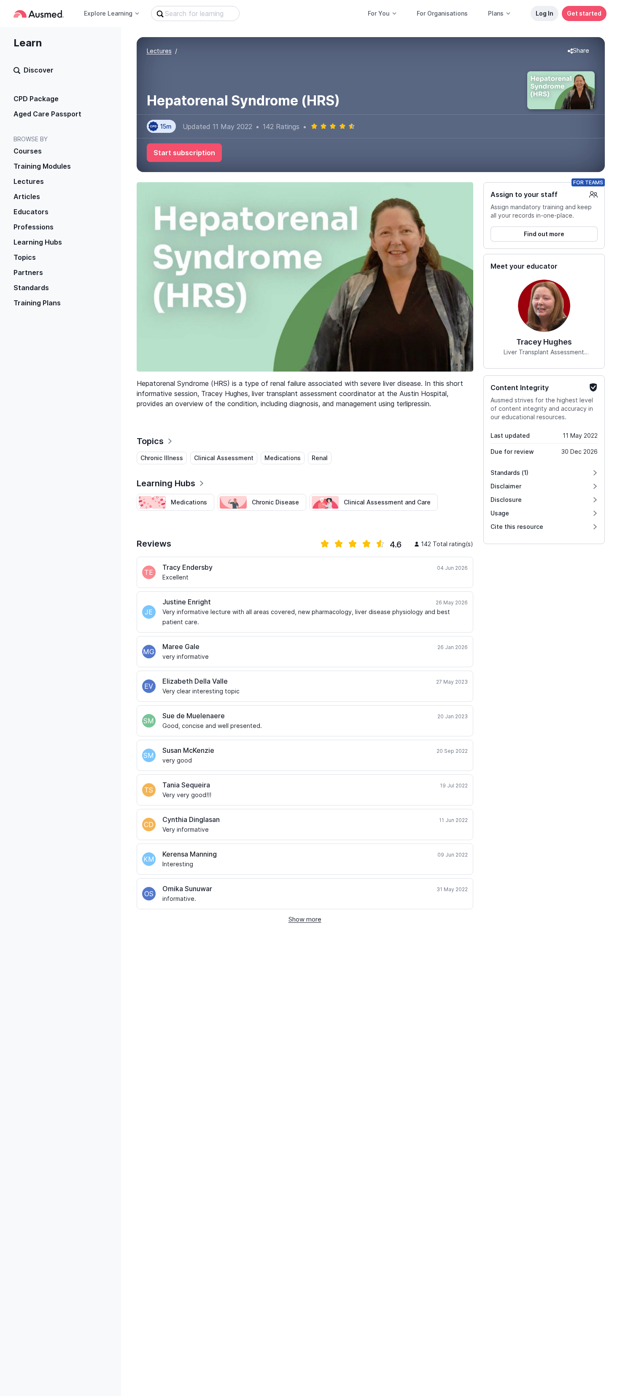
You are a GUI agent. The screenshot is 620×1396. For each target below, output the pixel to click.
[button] (578, 51)
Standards (31, 287)
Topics (24, 257)
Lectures (28, 181)
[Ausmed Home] (38, 13)
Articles (26, 196)
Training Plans (37, 303)
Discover (39, 70)
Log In (544, 13)
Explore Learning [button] (108, 13)
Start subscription (184, 152)
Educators (31, 212)
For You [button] (379, 13)
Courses (27, 151)
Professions (33, 227)
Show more (304, 919)
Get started (584, 13)
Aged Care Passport (47, 114)
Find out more (544, 233)
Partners (28, 272)
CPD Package (36, 98)
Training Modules (42, 166)
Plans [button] (496, 13)
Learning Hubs (37, 242)
